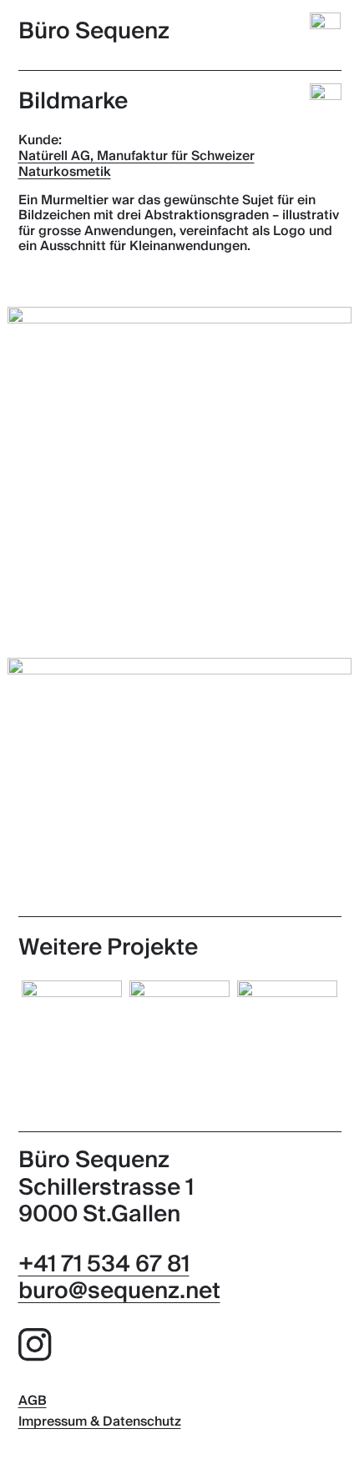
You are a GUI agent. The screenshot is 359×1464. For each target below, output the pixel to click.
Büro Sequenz (93, 31)
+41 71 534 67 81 (104, 1264)
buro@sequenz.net (119, 1291)
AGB (32, 1401)
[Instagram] (35, 1348)
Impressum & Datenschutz (99, 1421)
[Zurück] (325, 99)
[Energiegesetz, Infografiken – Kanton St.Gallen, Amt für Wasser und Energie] (287, 1030)
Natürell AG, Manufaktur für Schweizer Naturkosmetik (136, 164)
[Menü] (328, 28)
